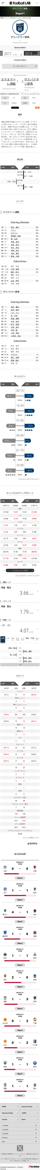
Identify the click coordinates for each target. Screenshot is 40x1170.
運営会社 (29, 1154)
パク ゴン (15, 313)
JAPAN (24, 1113)
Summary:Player (7, 1113)
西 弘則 (14, 239)
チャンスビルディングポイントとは (26, 575)
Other (3, 1141)
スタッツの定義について (30, 837)
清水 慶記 (15, 307)
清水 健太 (15, 227)
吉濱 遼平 (15, 327)
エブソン (14, 233)
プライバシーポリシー (20, 1154)
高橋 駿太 (15, 360)
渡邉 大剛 (15, 256)
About (23, 1119)
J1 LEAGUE (5, 1125)
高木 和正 (15, 248)
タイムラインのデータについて (28, 479)
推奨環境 (10, 1154)
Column (4, 1119)
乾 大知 (14, 316)
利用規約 (4, 1154)
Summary (4, 1137)
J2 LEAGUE (5, 1129)
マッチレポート (20, 66)
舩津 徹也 (15, 310)
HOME (1, 18)
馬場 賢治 (15, 242)
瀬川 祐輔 (15, 358)
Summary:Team (27, 1106)
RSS (37, 107)
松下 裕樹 (15, 324)
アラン (13, 230)
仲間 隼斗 (15, 251)
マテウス (14, 355)
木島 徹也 (15, 253)
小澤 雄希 (15, 269)
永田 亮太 (15, 245)
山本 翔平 (15, 281)
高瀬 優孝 (15, 319)
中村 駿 (14, 330)
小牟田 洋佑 (16, 336)
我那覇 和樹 (16, 236)
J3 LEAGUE (5, 1133)
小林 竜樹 (15, 333)
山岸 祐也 (15, 321)
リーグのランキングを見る (20, 570)
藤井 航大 (15, 272)
